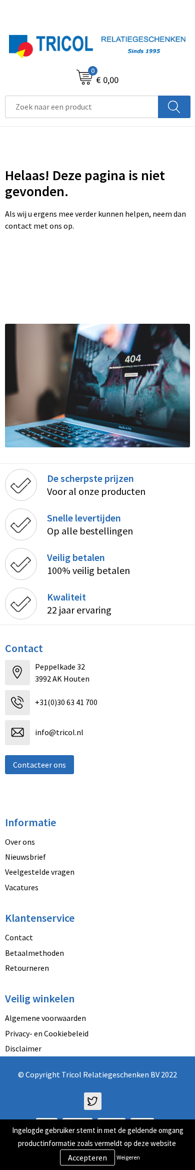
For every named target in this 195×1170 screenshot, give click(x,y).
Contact (19, 937)
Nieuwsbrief (25, 857)
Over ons (20, 842)
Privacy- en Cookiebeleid (46, 1033)
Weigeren (128, 1157)
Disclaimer (23, 1048)
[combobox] (81, 107)
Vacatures (21, 887)
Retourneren (27, 968)
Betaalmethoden (34, 953)
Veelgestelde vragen (39, 872)
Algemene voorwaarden (45, 1018)
